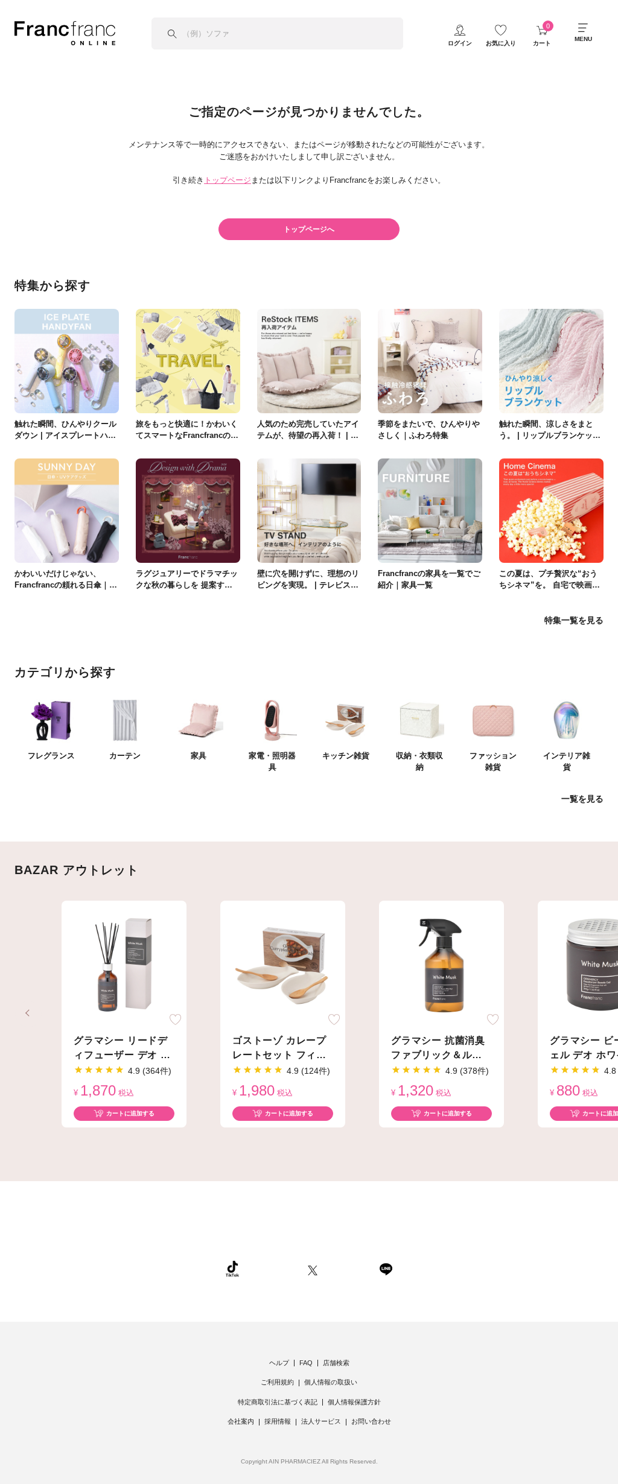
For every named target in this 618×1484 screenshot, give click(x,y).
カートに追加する (130, 1113)
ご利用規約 (277, 1382)
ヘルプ (279, 1362)
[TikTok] (232, 1268)
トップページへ (309, 229)
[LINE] (385, 1268)
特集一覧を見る (574, 620)
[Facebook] (348, 1268)
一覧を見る (582, 799)
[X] (312, 1268)
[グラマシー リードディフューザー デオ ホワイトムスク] (124, 965)
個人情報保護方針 (354, 1402)
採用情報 (277, 1421)
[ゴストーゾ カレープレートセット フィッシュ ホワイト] (282, 965)
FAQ (306, 1362)
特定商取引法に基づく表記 (277, 1402)
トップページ (227, 180)
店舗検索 (336, 1362)
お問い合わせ (371, 1421)
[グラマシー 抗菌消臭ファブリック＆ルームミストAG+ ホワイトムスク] (441, 965)
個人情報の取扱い (330, 1382)
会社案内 (241, 1421)
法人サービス (321, 1421)
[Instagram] (273, 1268)
